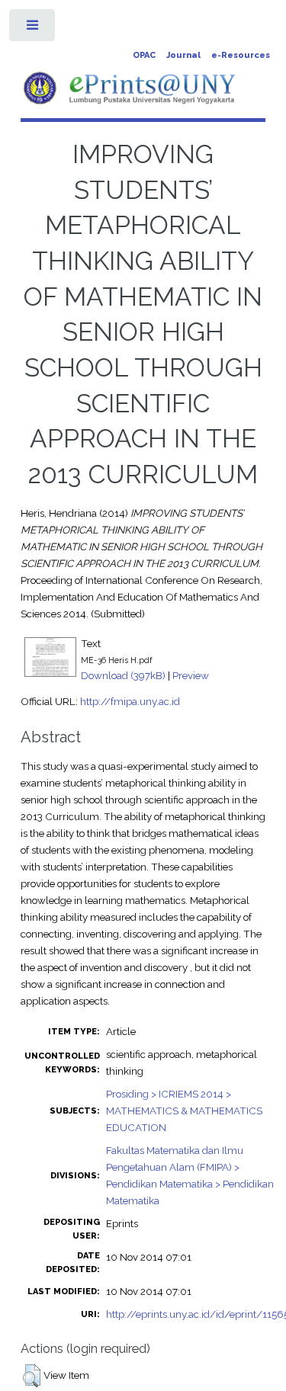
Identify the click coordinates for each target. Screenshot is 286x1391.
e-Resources (240, 55)
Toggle (33, 28)
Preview (190, 675)
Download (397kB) (123, 675)
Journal (183, 55)
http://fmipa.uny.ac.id (130, 701)
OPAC (144, 55)
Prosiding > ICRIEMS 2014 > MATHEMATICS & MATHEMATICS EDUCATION (184, 1110)
